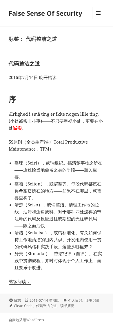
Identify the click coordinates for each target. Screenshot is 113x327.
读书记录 (92, 300)
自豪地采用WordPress (26, 319)
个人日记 (75, 300)
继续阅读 (20, 281)
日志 (17, 300)
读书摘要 (67, 305)
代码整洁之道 (24, 63)
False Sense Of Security (45, 13)
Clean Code (23, 305)
